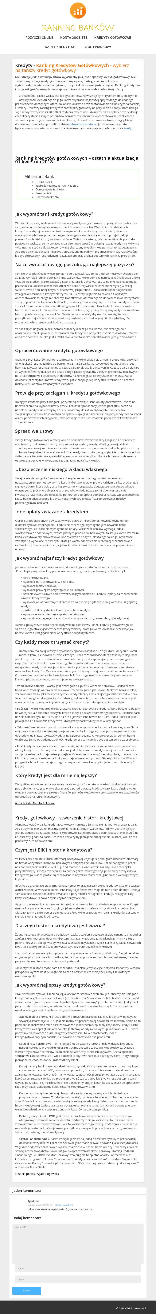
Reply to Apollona (64, 1204)
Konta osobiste (74, 37)
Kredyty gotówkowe (112, 37)
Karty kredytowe (61, 47)
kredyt (128, 128)
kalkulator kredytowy (83, 124)
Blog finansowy (98, 47)
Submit (26, 1290)
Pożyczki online (39, 37)
